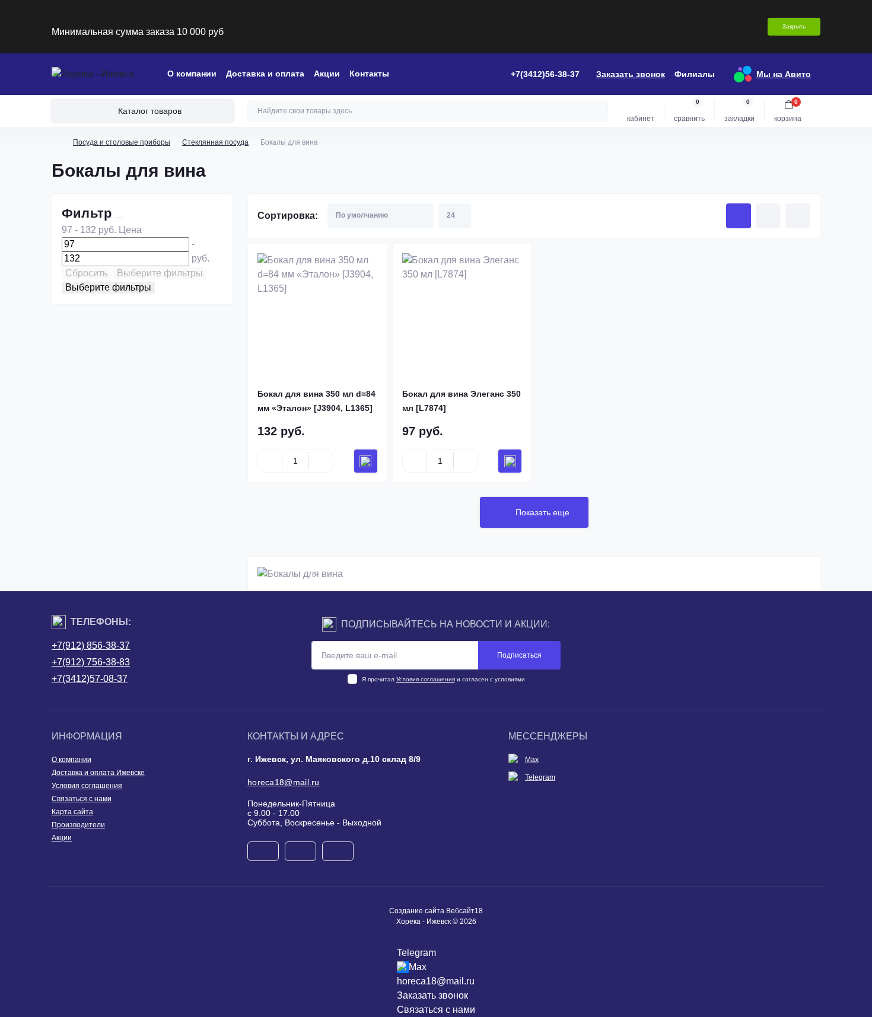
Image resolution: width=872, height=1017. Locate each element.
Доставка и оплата (265, 73)
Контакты (369, 73)
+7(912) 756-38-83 (91, 662)
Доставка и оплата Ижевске (98, 773)
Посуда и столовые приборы (121, 142)
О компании (192, 73)
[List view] (768, 215)
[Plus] (321, 461)
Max (532, 759)
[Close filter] (119, 217)
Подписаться (519, 655)
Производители (78, 825)
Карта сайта (72, 812)
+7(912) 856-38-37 (91, 645)
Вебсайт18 (464, 911)
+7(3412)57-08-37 (90, 679)
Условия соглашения (425, 679)
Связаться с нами (82, 799)
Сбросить (86, 273)
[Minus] (270, 461)
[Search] (597, 111)
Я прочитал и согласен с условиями (443, 679)
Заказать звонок (630, 74)
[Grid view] (738, 215)
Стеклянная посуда (215, 142)
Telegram (540, 777)
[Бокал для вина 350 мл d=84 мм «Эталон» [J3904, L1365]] (317, 313)
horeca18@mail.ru (283, 782)
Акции (327, 73)
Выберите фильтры (160, 273)
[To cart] (365, 461)
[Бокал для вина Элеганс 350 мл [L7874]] (462, 313)
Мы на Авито (783, 74)
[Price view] (797, 215)
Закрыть (794, 26)
